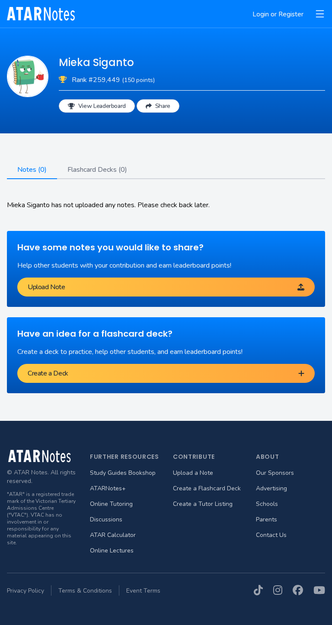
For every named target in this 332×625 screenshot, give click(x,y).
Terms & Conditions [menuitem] (85, 591)
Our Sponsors (275, 473)
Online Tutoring (111, 504)
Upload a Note (193, 473)
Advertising (271, 488)
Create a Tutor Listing (203, 504)
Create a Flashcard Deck (207, 488)
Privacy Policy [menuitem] (25, 591)
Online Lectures (112, 550)
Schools (267, 504)
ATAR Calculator (113, 535)
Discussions (106, 519)
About (267, 456)
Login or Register (277, 14)
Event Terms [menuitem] (143, 591)
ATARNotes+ (108, 488)
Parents (266, 519)
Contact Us (271, 535)
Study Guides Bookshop (123, 473)
